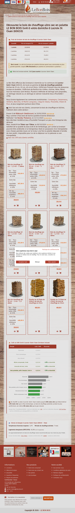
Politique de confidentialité (50, 249)
